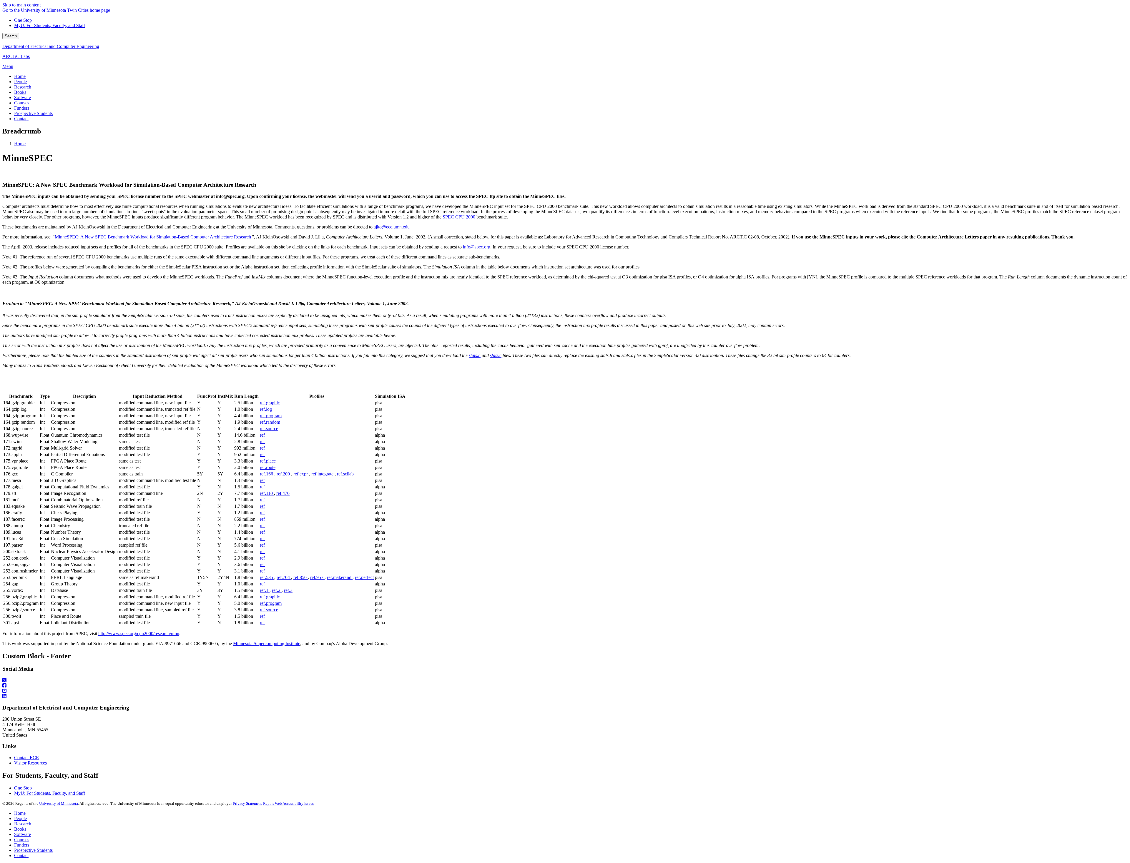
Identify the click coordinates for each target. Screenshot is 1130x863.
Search (11, 36)
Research (22, 823)
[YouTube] (565, 691)
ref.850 (300, 577)
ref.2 (277, 590)
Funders (21, 844)
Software (22, 834)
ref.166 (267, 473)
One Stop (23, 20)
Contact (21, 855)
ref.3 (288, 590)
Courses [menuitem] (21, 102)
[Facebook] (565, 685)
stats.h (475, 355)
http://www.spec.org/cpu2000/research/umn (138, 633)
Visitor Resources (30, 762)
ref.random (270, 422)
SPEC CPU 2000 (459, 216)
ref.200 (284, 473)
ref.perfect (364, 577)
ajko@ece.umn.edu (392, 226)
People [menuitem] (20, 81)
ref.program (271, 415)
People (20, 818)
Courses (21, 839)
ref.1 (265, 590)
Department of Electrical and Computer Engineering (50, 46)
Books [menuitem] (20, 92)
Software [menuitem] (22, 97)
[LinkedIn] (565, 696)
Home (20, 143)
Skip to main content (21, 4)
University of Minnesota (58, 803)
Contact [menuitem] (21, 118)
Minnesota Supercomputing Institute (266, 643)
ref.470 (283, 493)
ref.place (268, 460)
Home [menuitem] (20, 76)
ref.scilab (345, 473)
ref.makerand (340, 577)
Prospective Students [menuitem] (33, 113)
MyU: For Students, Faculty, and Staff (49, 25)
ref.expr (301, 473)
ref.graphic (270, 402)
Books (20, 829)
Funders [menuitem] (21, 108)
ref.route (267, 467)
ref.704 (284, 577)
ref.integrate (323, 473)
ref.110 (267, 493)
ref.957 (317, 577)
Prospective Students (33, 850)
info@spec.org (476, 246)
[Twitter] (565, 680)
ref (262, 435)
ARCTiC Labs (16, 56)
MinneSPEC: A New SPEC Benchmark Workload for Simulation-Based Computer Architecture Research (153, 236)
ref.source (269, 428)
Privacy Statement (247, 803)
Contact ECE (26, 757)
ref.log (266, 409)
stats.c (495, 355)
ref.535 (267, 577)
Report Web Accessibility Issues (288, 803)
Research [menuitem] (22, 86)
